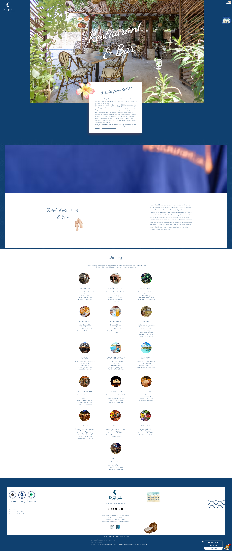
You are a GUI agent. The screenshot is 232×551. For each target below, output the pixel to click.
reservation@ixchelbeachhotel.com (23, 514)
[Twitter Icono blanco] (126, 509)
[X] (119, 509)
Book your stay (109, 124)
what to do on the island (109, 128)
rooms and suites (113, 126)
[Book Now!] (226, 20)
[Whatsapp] (109, 509)
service (97, 128)
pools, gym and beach (127, 126)
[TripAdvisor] (122, 509)
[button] (226, 5)
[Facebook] (112, 509)
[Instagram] (116, 509)
